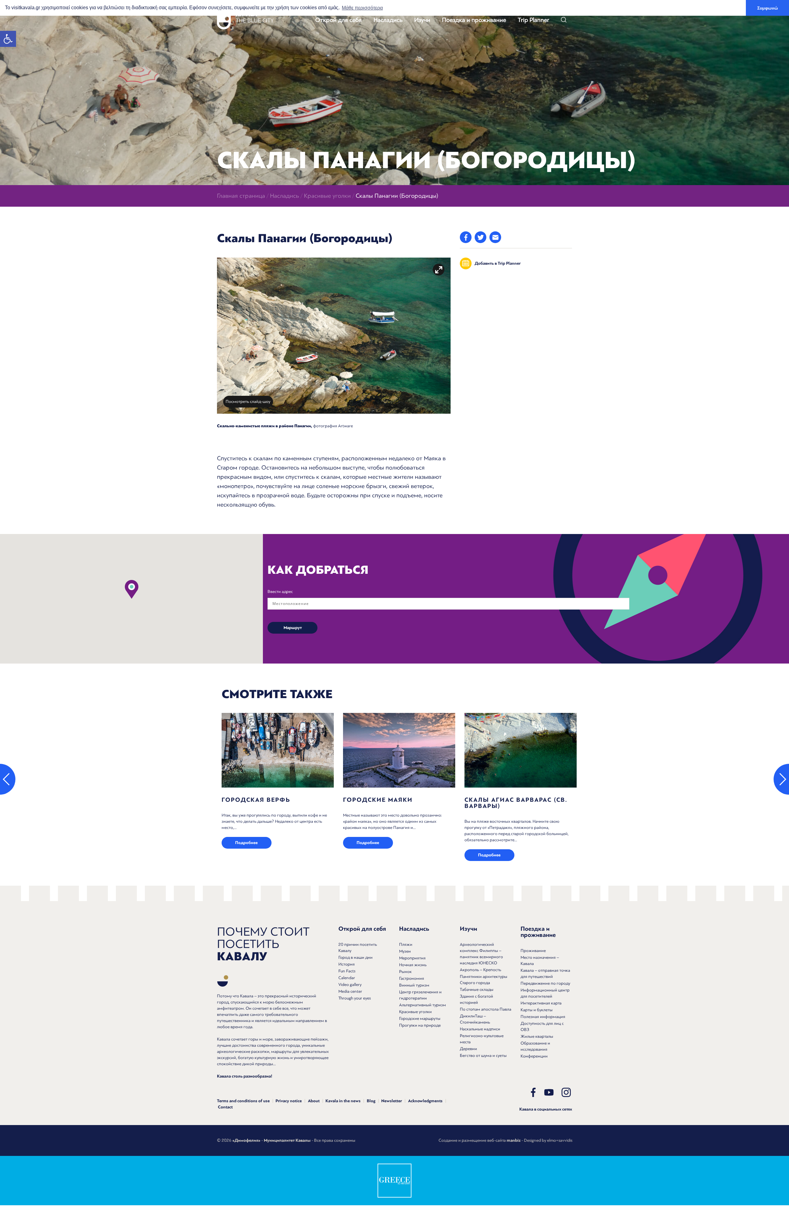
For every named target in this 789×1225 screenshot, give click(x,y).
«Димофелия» (246, 1140)
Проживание (533, 950)
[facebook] (533, 1092)
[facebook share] (466, 237)
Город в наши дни (355, 957)
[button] (8, 39)
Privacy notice (289, 1101)
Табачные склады (476, 989)
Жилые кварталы (537, 1036)
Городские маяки (378, 800)
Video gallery (350, 984)
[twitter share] (480, 237)
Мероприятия (412, 958)
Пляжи (405, 944)
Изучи (422, 20)
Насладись (388, 20)
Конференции (534, 1056)
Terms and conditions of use (243, 1101)
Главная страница (241, 195)
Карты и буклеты (537, 1010)
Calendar (346, 977)
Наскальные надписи (480, 1029)
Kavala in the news (343, 1101)
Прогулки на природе (420, 1025)
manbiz (514, 1140)
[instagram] (566, 1092)
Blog (371, 1101)
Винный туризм (414, 985)
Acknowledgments (425, 1101)
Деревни (468, 1048)
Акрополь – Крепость (480, 969)
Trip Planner (533, 20)
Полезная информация (543, 1016)
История (346, 964)
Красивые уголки (327, 195)
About (314, 1101)
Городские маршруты (419, 1018)
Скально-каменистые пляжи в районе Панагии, (264, 425)
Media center (350, 991)
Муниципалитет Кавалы (287, 1140)
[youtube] (549, 1092)
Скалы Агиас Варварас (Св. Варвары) (515, 803)
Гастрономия (411, 978)
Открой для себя (338, 20)
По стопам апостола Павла (485, 1009)
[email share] (495, 237)
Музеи (405, 951)
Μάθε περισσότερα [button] (362, 7)
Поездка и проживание (474, 20)
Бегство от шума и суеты (483, 1055)
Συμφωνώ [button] (767, 8)
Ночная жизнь (413, 964)
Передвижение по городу (545, 983)
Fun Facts (346, 971)
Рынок (405, 971)
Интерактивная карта (541, 1003)
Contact (225, 1107)
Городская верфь (256, 800)
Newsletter (391, 1101)
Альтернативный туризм (422, 1005)
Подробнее (246, 842)
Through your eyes (354, 998)
